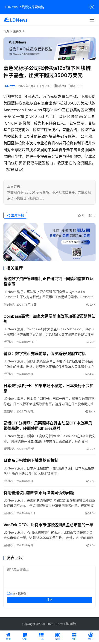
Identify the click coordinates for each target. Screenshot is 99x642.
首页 (6, 31)
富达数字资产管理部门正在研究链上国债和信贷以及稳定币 (48, 281)
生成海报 (17, 215)
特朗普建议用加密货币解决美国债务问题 (38, 492)
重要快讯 (60, 86)
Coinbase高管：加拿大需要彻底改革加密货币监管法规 (49, 319)
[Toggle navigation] (92, 19)
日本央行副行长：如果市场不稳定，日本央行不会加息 (48, 388)
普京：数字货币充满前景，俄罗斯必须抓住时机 (44, 353)
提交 (49, 600)
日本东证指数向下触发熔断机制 (30, 460)
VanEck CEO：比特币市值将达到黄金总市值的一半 (48, 525)
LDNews (9, 86)
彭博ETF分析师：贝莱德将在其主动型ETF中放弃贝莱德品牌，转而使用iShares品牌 (47, 426)
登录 (10, 593)
